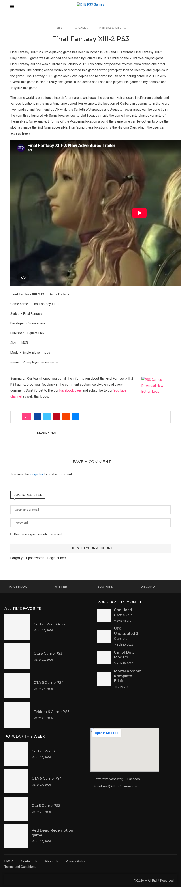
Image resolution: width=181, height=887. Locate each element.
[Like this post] (27, 416)
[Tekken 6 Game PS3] (17, 715)
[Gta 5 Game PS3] (17, 656)
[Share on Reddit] (66, 416)
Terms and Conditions (20, 867)
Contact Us (29, 861)
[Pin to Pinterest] (56, 416)
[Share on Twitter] (47, 416)
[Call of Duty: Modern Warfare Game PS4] (104, 657)
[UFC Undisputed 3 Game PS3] (104, 636)
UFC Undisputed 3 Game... (126, 634)
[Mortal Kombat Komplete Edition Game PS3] (104, 679)
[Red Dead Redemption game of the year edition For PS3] (16, 836)
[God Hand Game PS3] (104, 615)
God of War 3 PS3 (49, 624)
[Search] (168, 6)
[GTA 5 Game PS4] (17, 685)
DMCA (8, 861)
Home (58, 27)
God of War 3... (44, 751)
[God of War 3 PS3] (17, 627)
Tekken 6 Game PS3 (52, 712)
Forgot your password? (27, 558)
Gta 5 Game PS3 (48, 653)
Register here (57, 558)
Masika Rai (46, 433)
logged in (36, 474)
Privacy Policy (76, 861)
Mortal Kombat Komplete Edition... (128, 676)
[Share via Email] (75, 416)
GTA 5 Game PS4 (49, 682)
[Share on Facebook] (37, 416)
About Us (51, 861)
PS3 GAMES (80, 27)
